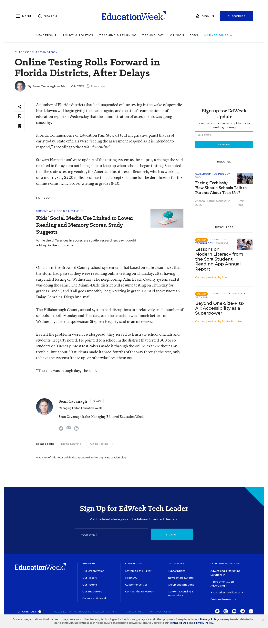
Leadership (46, 35)
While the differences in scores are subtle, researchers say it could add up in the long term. (86, 243)
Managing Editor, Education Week (80, 408)
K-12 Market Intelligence (226, 592)
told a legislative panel (139, 135)
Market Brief (217, 35)
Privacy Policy (161, 611)
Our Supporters (92, 591)
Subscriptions (176, 570)
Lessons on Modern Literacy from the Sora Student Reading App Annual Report (219, 259)
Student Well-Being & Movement (59, 211)
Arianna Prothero (206, 200)
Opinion (177, 35)
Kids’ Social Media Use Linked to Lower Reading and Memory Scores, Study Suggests (84, 225)
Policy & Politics (78, 35)
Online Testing (99, 443)
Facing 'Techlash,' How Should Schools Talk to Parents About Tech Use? (221, 187)
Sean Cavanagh (44, 86)
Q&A (198, 176)
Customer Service (136, 584)
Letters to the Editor (138, 570)
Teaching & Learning (118, 35)
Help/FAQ (131, 577)
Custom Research (222, 599)
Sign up (172, 534)
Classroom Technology (36, 52)
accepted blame (123, 177)
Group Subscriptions (181, 584)
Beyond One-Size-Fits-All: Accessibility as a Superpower (219, 308)
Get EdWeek (176, 563)
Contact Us (133, 563)
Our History (89, 577)
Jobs (194, 35)
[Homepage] (134, 16)
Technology (153, 35)
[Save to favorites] (19, 116)
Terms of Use (133, 611)
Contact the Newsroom (140, 591)
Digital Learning (71, 443)
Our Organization (93, 570)
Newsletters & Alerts (181, 577)
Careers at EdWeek (94, 598)
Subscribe (237, 16)
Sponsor (222, 243)
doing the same (56, 285)
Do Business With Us (225, 563)
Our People (89, 584)
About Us (89, 563)
